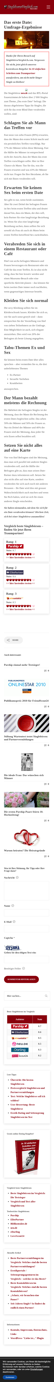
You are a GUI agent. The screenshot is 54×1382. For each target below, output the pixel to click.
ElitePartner (17, 1219)
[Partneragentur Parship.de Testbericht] (14, 546)
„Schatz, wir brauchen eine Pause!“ (25, 1297)
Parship (15, 1215)
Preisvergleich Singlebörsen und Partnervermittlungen (28, 1090)
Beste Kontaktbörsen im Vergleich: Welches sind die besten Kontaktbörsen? (29, 1287)
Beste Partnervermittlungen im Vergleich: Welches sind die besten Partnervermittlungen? (29, 1262)
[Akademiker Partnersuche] (14, 572)
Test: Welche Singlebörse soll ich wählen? (28, 1098)
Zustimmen (10, 1377)
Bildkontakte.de (19, 1223)
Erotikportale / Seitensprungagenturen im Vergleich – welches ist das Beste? (28, 1274)
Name (7, 906)
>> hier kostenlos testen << (20, 557)
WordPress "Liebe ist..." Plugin (27, 1338)
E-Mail (8, 922)
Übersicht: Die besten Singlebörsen (22, 1082)
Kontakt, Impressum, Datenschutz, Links (29, 1332)
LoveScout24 (17, 1236)
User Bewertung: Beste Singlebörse (23, 1106)
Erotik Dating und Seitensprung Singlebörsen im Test (27, 1115)
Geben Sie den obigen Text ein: (20, 952)
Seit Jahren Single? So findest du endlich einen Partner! (28, 1305)
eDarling (15, 1232)
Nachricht (9, 877)
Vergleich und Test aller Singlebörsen (23, 1203)
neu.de (14, 1228)
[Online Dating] (14, 598)
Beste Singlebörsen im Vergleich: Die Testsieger (28, 1195)
